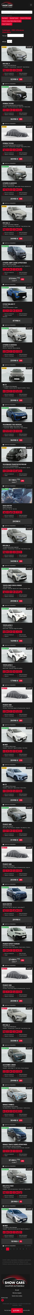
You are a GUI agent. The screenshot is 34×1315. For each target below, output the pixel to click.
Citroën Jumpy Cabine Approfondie (11, 21)
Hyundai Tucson (14, 18)
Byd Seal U (5, 18)
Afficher (4, 41)
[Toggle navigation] (31, 5)
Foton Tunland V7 (6, 24)
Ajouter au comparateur (10, 83)
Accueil (17, 1290)
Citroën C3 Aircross (25, 18)
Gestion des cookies (17, 1296)
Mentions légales (17, 1293)
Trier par (4, 35)
